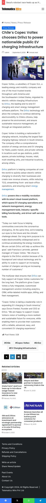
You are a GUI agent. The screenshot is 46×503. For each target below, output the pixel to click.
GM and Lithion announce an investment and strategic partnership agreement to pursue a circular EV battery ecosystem (12, 422)
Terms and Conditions (12, 444)
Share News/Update (11, 466)
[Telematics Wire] (11, 9)
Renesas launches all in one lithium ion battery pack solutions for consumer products (33, 416)
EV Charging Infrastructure (23, 348)
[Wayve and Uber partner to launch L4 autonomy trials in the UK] (34, 375)
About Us (6, 476)
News (13, 22)
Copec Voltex (23, 343)
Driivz (7, 104)
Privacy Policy (8, 448)
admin (7, 52)
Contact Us (7, 480)
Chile (8, 343)
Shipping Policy (9, 456)
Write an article (9, 462)
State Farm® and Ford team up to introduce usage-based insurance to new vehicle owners (11, 391)
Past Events (7, 472)
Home (7, 22)
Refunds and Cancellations (14, 452)
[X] (6, 356)
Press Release (24, 22)
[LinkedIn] (12, 356)
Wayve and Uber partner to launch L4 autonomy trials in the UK (34, 384)
